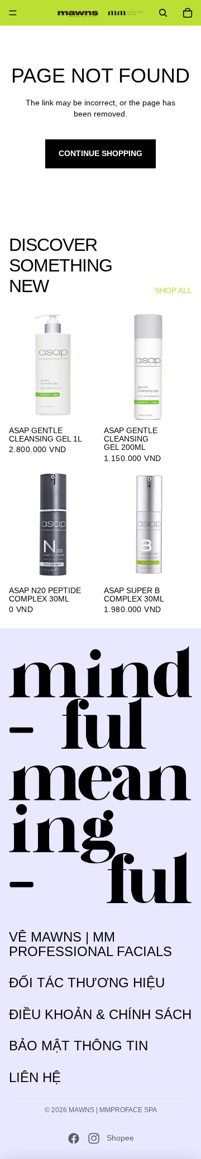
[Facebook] (73, 1138)
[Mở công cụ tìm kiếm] (163, 13)
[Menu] (13, 13)
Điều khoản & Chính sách (100, 1014)
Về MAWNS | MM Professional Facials (90, 944)
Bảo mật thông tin (78, 1045)
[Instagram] (93, 1138)
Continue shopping (100, 153)
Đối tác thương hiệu (87, 982)
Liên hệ (35, 1077)
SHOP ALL (173, 290)
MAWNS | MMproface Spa (113, 1110)
